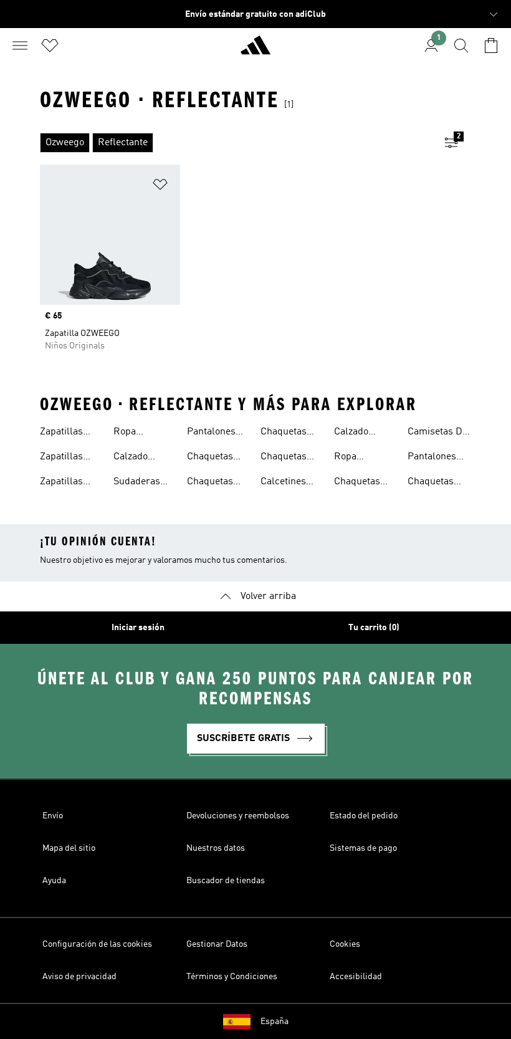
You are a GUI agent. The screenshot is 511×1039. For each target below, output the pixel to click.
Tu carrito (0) (373, 627)
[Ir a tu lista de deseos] (50, 45)
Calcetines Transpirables (291, 483)
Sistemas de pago (363, 848)
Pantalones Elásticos (432, 458)
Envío (52, 816)
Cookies (345, 944)
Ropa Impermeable (143, 433)
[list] (235, 143)
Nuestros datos (215, 848)
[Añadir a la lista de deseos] (160, 187)
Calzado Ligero (130, 458)
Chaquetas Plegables (210, 483)
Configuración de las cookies (97, 944)
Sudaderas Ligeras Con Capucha (139, 483)
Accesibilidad (356, 976)
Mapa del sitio (68, 848)
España (274, 1021)
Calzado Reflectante (359, 433)
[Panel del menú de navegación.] (20, 45)
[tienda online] (255, 50)
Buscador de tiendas (225, 880)
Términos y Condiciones (231, 976)
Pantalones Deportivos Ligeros (211, 433)
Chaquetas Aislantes (357, 483)
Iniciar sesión (138, 627)
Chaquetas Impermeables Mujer (292, 458)
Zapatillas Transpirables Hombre (70, 458)
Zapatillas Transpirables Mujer (70, 433)
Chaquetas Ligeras (210, 458)
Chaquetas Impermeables (440, 483)
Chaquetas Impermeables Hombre (292, 433)
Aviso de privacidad (79, 976)
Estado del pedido (364, 816)
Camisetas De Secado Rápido (437, 433)
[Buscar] (461, 45)
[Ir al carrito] (491, 45)
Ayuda (54, 880)
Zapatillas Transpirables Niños (70, 483)
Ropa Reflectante (359, 458)
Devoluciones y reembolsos (237, 816)
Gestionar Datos (216, 944)
